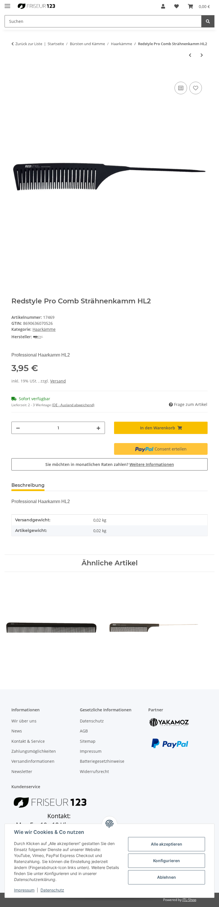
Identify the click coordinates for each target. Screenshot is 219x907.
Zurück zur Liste (28, 43)
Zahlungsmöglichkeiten (33, 751)
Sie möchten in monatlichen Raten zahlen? (109, 464)
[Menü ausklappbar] (7, 3)
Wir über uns (23, 721)
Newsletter (21, 771)
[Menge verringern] (18, 428)
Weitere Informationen (151, 464)
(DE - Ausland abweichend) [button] (73, 405)
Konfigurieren (166, 860)
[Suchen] (207, 21)
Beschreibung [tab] (27, 485)
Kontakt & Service (28, 741)
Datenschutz (52, 890)
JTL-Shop (189, 899)
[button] (163, 6)
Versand (58, 381)
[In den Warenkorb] (16, 74)
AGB (84, 731)
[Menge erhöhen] (98, 428)
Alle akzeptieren (166, 844)
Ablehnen (166, 877)
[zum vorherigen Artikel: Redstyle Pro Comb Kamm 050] (190, 55)
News (16, 731)
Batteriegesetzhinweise (102, 761)
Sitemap (88, 741)
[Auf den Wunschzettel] (195, 88)
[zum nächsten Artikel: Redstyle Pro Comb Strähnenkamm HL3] (202, 55)
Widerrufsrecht (94, 771)
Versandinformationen (32, 761)
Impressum (24, 890)
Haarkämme (44, 329)
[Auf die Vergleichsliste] (181, 88)
